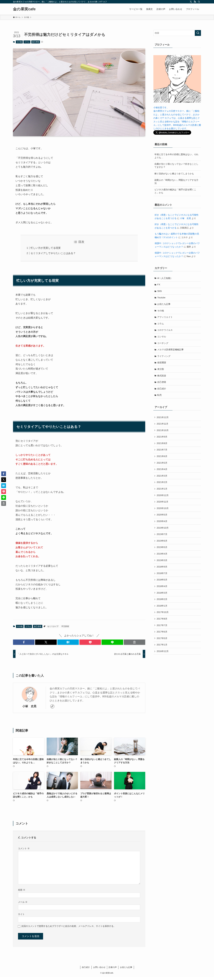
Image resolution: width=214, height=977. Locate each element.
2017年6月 (162, 631)
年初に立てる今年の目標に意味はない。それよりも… (176, 156)
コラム (27, 42)
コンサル (161, 336)
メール (22, 902)
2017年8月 (162, 618)
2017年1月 (162, 644)
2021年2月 (162, 482)
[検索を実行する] (198, 33)
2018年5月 (162, 579)
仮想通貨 (161, 362)
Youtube (161, 297)
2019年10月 (163, 528)
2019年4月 (162, 553)
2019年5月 (162, 547)
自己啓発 (35, 42)
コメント (24, 848)
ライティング (163, 356)
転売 (159, 395)
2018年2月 (162, 599)
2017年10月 (163, 612)
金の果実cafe (24, 9)
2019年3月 (162, 560)
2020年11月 (162, 501)
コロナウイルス (165, 330)
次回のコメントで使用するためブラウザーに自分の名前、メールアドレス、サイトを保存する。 (68, 926)
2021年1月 (162, 488)
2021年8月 (162, 443)
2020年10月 (163, 508)
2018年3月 (162, 593)
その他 (19, 42)
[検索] (199, 1)
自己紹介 (161, 388)
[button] (23, 642)
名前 (21, 890)
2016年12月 (163, 651)
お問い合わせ (99, 967)
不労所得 (65, 626)
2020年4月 (162, 521)
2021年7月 (162, 449)
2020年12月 (163, 495)
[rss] (195, 1)
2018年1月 (162, 606)
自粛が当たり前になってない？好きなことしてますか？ (176, 165)
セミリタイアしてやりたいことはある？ (53, 253)
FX (158, 284)
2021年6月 (162, 456)
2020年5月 (162, 514)
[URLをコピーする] (134, 642)
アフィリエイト (165, 317)
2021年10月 (163, 430)
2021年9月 (162, 436)
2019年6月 (162, 541)
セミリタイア (53, 626)
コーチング (162, 343)
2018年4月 (162, 586)
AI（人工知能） (164, 278)
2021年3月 (162, 476)
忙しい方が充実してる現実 (46, 248)
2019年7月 (162, 534)
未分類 (160, 369)
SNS (159, 291)
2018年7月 (162, 573)
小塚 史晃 (29, 706)
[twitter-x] (191, 1)
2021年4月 (162, 469)
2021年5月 (162, 463)
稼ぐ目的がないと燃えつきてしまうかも (174, 173)
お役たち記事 (163, 304)
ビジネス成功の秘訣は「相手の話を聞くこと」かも (175, 191)
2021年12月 (163, 417)
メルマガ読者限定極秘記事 (170, 349)
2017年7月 (162, 625)
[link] (52, 706)
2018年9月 (162, 566)
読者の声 (113, 967)
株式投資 (161, 375)
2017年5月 (162, 638)
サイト (21, 914)
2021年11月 (162, 423)
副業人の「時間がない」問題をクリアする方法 (176, 181)
